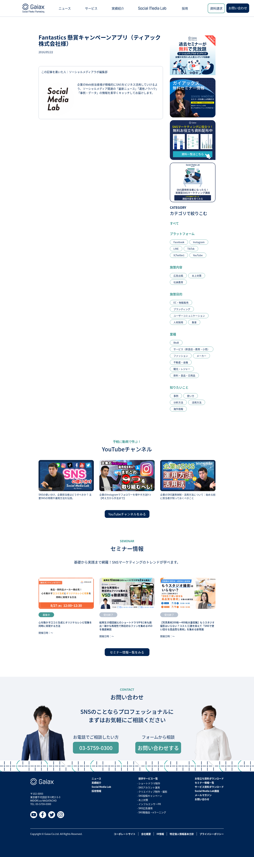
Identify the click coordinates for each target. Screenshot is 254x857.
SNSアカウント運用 (149, 787)
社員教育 (178, 282)
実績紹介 (118, 8)
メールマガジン (203, 795)
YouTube (198, 255)
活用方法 (196, 402)
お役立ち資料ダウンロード (209, 778)
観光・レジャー (181, 369)
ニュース (65, 8)
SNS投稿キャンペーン (150, 795)
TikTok (191, 248)
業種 (173, 334)
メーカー (201, 355)
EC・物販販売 (181, 302)
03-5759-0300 (95, 747)
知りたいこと (179, 387)
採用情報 (96, 791)
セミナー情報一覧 (204, 782)
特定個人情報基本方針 (182, 834)
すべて (174, 223)
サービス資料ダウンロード (209, 786)
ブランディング (181, 309)
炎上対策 (196, 275)
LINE (176, 248)
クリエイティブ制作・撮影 (152, 791)
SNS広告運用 (145, 808)
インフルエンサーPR (149, 804)
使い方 (190, 396)
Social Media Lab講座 (207, 791)
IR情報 (160, 834)
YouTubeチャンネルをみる (127, 514)
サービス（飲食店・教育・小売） (191, 349)
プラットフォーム (182, 233)
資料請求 (216, 8)
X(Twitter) (178, 255)
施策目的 (176, 294)
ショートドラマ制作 (149, 783)
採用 (185, 8)
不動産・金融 (180, 362)
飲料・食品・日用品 (184, 375)
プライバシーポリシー (212, 834)
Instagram (199, 242)
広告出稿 (178, 275)
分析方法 (178, 402)
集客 (194, 322)
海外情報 (178, 409)
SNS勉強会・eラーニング (152, 812)
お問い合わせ (237, 8)
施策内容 (176, 267)
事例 (175, 396)
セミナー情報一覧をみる (127, 652)
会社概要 (146, 834)
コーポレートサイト (124, 834)
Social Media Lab (101, 786)
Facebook (178, 242)
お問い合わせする (158, 747)
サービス (91, 8)
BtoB (176, 342)
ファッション (180, 355)
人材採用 (178, 322)
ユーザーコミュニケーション (189, 315)
